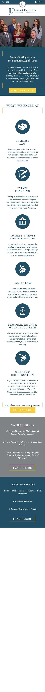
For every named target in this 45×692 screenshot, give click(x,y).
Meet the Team (22, 90)
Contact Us (22, 409)
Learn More (22, 467)
